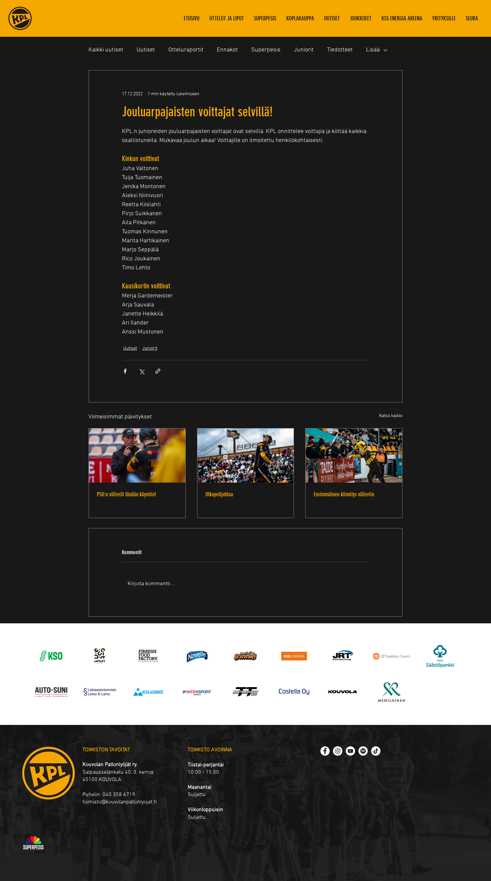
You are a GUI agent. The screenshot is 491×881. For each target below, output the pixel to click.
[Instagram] (337, 751)
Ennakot (227, 49)
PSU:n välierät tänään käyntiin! (126, 494)
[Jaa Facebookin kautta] (125, 371)
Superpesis (266, 49)
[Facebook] (325, 751)
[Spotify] (363, 751)
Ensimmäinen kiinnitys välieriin (344, 494)
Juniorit (304, 49)
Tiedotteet (340, 49)
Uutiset (146, 49)
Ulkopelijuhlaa (219, 494)
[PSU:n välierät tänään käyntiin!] (137, 455)
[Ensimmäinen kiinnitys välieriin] (354, 455)
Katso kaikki (390, 416)
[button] (360, 18)
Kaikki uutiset (106, 49)
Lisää (373, 49)
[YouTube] (350, 751)
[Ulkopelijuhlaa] (245, 455)
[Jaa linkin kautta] (158, 371)
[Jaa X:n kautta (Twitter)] (141, 371)
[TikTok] (375, 751)
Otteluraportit (185, 49)
